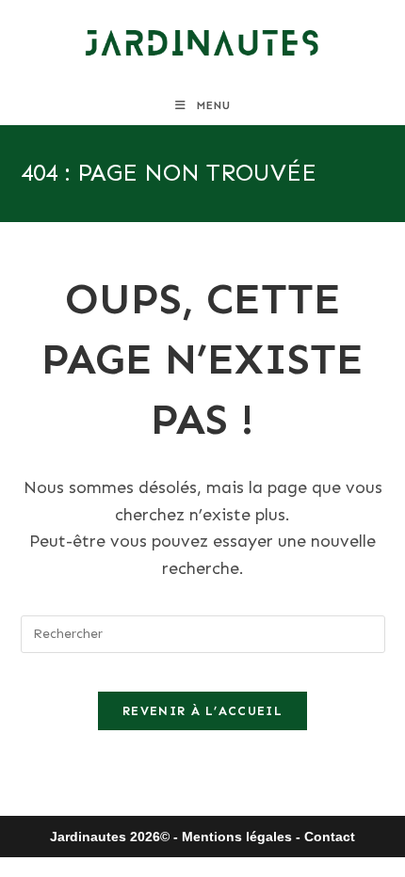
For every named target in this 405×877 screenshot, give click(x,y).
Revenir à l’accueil (202, 711)
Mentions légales (237, 836)
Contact (329, 836)
